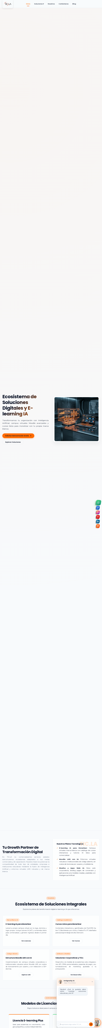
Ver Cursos (76, 941)
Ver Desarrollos (76, 975)
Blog (74, 4)
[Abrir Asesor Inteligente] (97, 1023)
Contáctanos (63, 4)
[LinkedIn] (98, 521)
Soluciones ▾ (39, 4)
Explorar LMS (26, 975)
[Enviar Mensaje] (91, 1024)
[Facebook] (98, 508)
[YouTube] (98, 517)
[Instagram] (98, 512)
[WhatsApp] (98, 502)
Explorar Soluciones (13, 442)
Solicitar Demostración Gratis (17, 436)
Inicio (28, 4)
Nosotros (51, 4)
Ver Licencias (26, 941)
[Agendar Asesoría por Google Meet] (98, 526)
